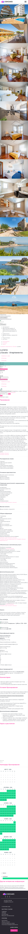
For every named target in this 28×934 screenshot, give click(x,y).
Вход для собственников (8, 915)
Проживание (6, 341)
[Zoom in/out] (3, 760)
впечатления (5, 914)
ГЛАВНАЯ (4, 911)
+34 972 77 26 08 (8, 900)
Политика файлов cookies (8, 923)
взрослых (2, 370)
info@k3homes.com (8, 902)
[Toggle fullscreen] (1, 760)
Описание (3, 324)
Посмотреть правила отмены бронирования (12, 695)
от (0, 362)
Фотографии (4, 317)
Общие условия (6, 922)
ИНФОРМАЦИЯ (11, 392)
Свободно (5, 876)
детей (1, 376)
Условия (5, 342)
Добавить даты (4, 369)
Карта (4, 344)
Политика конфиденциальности (10, 924)
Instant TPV (14, 930)
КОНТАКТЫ (4, 920)
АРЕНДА (4, 913)
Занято (5, 873)
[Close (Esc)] (0, 760)
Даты (1, 366)
